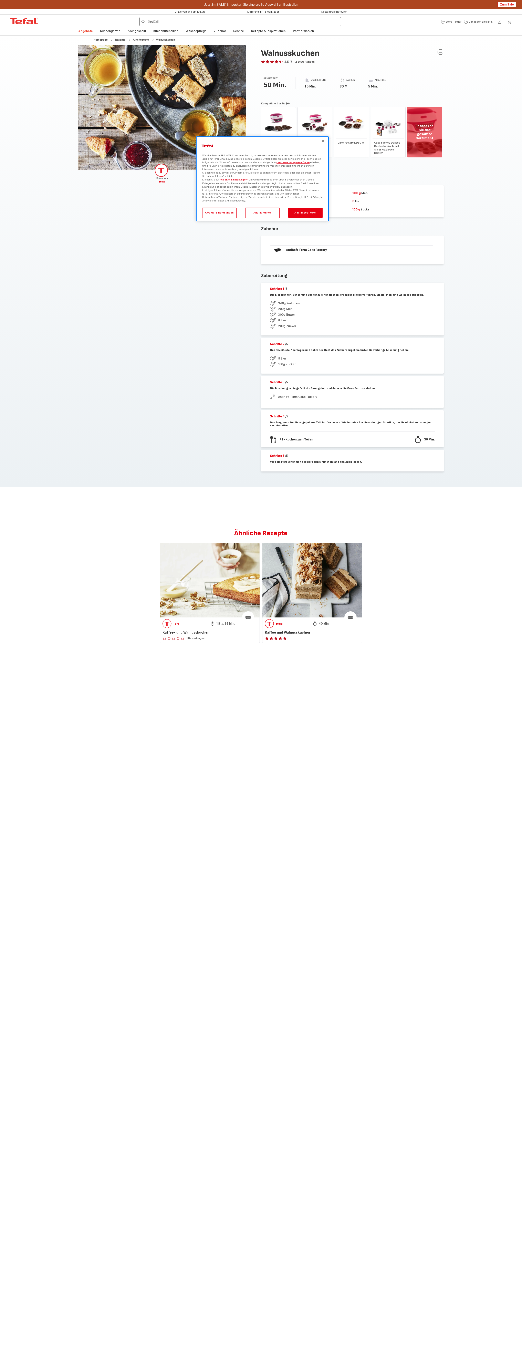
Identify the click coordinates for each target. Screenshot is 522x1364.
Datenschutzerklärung (281, 725)
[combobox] (163, 688)
